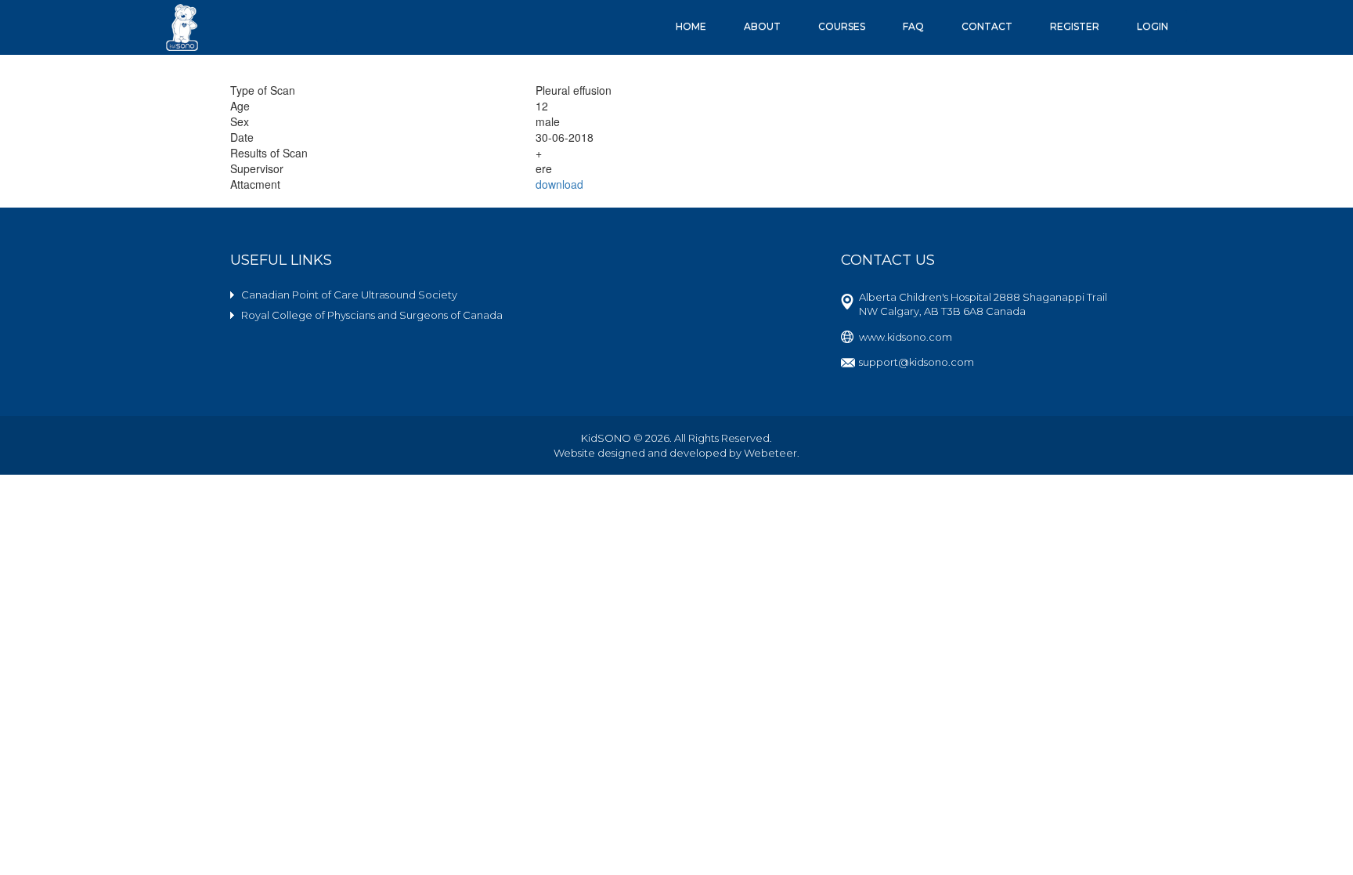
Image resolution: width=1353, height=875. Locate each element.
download (559, 184)
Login (1152, 26)
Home (691, 26)
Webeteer (770, 453)
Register (1074, 26)
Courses (841, 26)
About (762, 26)
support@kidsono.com (916, 362)
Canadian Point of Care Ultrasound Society (349, 294)
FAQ (913, 26)
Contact (987, 26)
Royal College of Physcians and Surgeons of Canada (372, 315)
